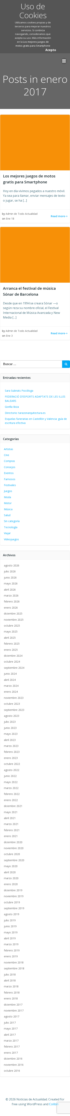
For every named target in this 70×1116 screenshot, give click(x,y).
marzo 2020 (11, 878)
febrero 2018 (12, 992)
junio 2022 (10, 776)
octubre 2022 (12, 764)
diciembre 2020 (13, 842)
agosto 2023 (11, 716)
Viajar (7, 533)
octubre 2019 (12, 902)
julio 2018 (10, 974)
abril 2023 (10, 740)
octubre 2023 (12, 703)
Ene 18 (10, 218)
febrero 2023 (12, 752)
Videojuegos (11, 539)
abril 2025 (10, 637)
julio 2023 (10, 721)
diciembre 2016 (13, 1058)
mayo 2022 (11, 782)
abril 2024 (10, 680)
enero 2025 (11, 649)
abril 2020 (10, 872)
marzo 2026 (11, 595)
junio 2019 (10, 926)
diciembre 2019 (13, 890)
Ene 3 (9, 335)
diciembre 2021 (13, 806)
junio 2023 (10, 728)
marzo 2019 (11, 944)
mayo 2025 (11, 631)
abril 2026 (10, 589)
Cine (6, 455)
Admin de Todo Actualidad (22, 213)
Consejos (9, 467)
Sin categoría (12, 521)
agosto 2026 (11, 565)
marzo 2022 (11, 788)
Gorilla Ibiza (12, 407)
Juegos (8, 491)
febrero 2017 (12, 1046)
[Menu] (64, 61)
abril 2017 (10, 1034)
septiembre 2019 (14, 908)
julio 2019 (10, 920)
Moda (7, 497)
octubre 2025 (12, 625)
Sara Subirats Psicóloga (19, 390)
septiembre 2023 (14, 710)
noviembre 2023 (14, 698)
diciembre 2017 (13, 1004)
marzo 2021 (11, 824)
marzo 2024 (11, 685)
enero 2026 (11, 607)
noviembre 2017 (14, 1010)
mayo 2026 (11, 583)
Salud (7, 515)
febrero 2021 (12, 830)
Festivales (10, 485)
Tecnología (10, 527)
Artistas (8, 449)
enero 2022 (11, 800)
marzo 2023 (11, 746)
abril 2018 (10, 980)
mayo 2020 (11, 866)
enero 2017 (11, 1052)
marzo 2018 (11, 986)
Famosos (9, 479)
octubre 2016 (12, 1070)
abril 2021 (10, 818)
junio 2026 (10, 577)
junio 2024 (10, 673)
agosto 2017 (11, 1016)
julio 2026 (10, 571)
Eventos (9, 473)
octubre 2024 (12, 661)
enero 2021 (11, 836)
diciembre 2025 (13, 613)
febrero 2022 (12, 794)
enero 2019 (11, 956)
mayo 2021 (11, 812)
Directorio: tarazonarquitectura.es (25, 413)
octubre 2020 (12, 854)
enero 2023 (11, 758)
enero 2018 (11, 998)
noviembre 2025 (14, 619)
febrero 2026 (12, 601)
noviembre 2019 (14, 896)
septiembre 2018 (14, 968)
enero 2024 (11, 691)
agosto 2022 (11, 770)
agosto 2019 (11, 914)
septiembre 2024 (14, 667)
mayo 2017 (11, 1028)
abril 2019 (10, 938)
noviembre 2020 (14, 848)
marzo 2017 (11, 1040)
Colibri (53, 1104)
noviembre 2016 (14, 1064)
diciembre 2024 (13, 655)
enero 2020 (11, 884)
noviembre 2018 (14, 962)
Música (8, 509)
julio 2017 (10, 1022)
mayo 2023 (11, 734)
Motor (8, 503)
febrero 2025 (12, 643)
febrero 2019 (12, 950)
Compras (9, 461)
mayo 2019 (11, 932)
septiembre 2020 (14, 860)
